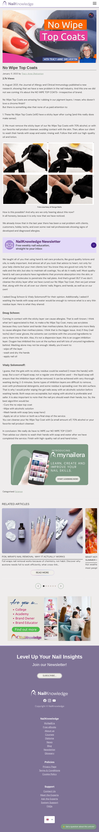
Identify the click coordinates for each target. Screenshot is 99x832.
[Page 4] (50, 586)
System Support (49, 802)
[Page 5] (53, 586)
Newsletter (49, 749)
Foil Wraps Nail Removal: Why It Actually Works (33, 556)
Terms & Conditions (49, 770)
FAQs (49, 806)
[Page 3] (48, 586)
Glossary (49, 753)
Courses (49, 734)
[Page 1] (44, 586)
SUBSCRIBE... (49, 676)
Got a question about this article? (78, 826)
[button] (49, 245)
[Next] (61, 586)
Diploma (49, 738)
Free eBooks (49, 727)
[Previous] (38, 586)
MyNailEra (49, 723)
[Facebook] (44, 700)
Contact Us (49, 791)
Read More (45, 573)
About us (49, 730)
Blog (49, 745)
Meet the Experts (49, 795)
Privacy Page (49, 766)
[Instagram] (49, 700)
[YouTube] (54, 700)
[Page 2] (46, 586)
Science (19, 491)
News (49, 742)
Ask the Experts (49, 798)
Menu (95, 3)
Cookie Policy (49, 774)
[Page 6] (55, 586)
